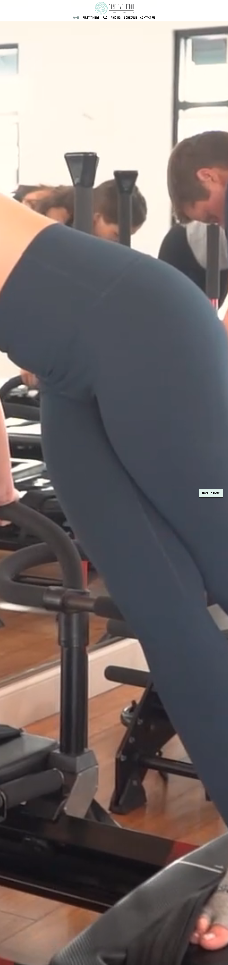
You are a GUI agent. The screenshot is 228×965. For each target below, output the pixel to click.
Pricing (116, 18)
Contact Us (148, 18)
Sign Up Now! (211, 493)
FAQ (105, 18)
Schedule (130, 18)
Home (75, 18)
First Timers (91, 18)
